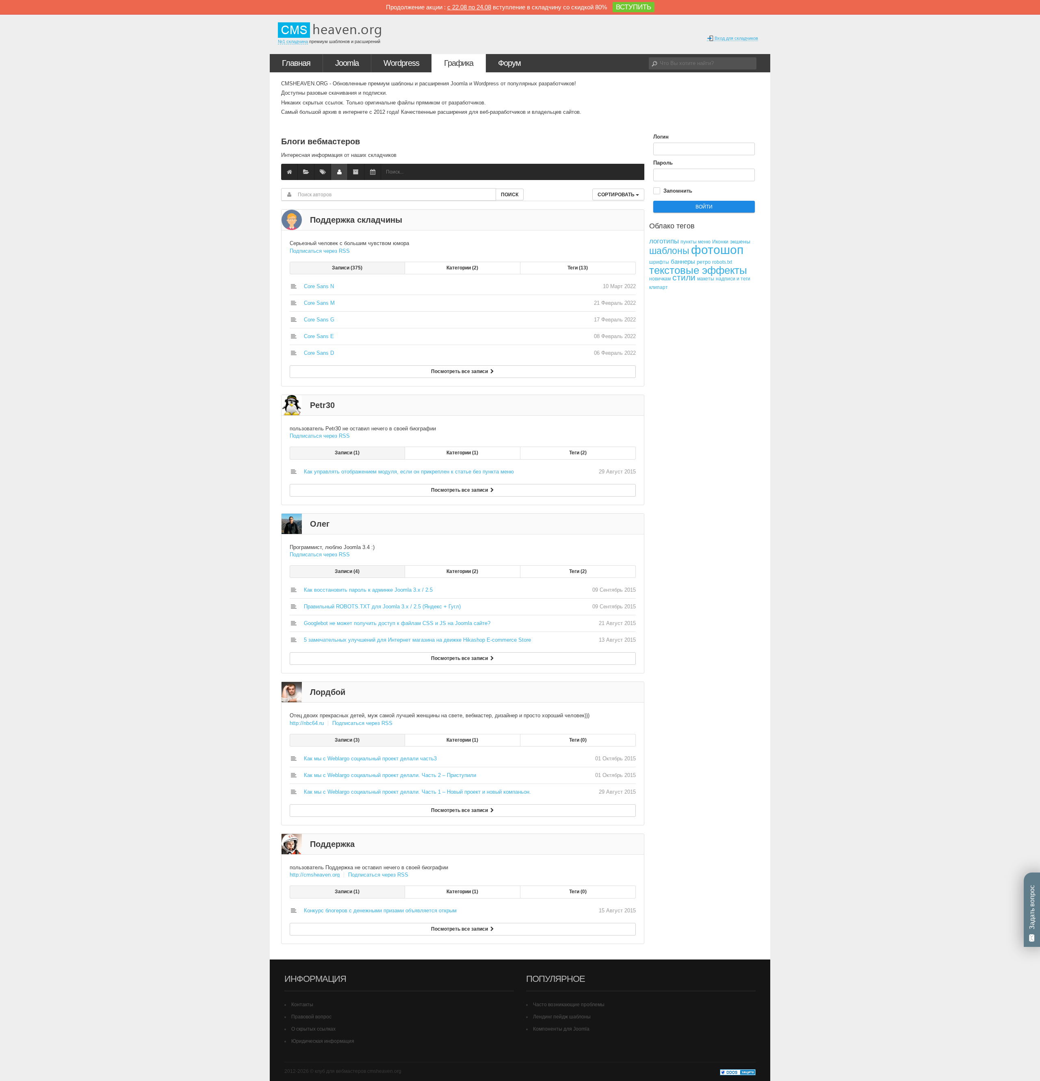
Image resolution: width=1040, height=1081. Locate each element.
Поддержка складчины (356, 219)
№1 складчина (293, 41)
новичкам (660, 279)
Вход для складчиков (735, 38)
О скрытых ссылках (313, 1029)
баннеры (683, 261)
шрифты (659, 262)
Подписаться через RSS (320, 251)
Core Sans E (319, 336)
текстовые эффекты (698, 270)
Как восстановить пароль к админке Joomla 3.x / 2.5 (368, 590)
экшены (740, 241)
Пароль (663, 163)
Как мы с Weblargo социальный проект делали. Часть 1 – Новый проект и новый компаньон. (417, 792)
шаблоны (669, 250)
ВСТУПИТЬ (633, 7)
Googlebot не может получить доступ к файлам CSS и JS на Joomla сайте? (397, 623)
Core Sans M (319, 303)
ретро (704, 262)
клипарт (658, 287)
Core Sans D (319, 353)
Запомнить (677, 191)
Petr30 (322, 405)
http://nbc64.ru (307, 723)
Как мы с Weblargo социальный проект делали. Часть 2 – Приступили (390, 775)
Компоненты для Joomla (561, 1029)
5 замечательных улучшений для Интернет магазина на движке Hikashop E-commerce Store (417, 640)
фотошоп (717, 249)
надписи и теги (733, 279)
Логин (661, 137)
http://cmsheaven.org (315, 875)
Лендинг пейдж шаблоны (562, 1017)
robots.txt (722, 262)
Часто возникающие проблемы (568, 1004)
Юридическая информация (322, 1041)
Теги (577, 268)
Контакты (302, 1004)
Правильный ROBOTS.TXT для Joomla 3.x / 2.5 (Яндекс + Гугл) (382, 606)
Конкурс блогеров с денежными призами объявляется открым (380, 910)
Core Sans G (319, 320)
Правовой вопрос (311, 1017)
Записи (346, 268)
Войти (704, 207)
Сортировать (617, 195)
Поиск (509, 195)
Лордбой (327, 692)
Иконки (720, 242)
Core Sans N (319, 286)
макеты (705, 279)
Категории (461, 268)
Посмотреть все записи (460, 371)
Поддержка (332, 844)
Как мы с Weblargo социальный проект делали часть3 (370, 758)
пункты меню (695, 242)
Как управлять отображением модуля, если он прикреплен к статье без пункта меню (409, 472)
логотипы (664, 241)
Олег (319, 523)
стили (684, 277)
